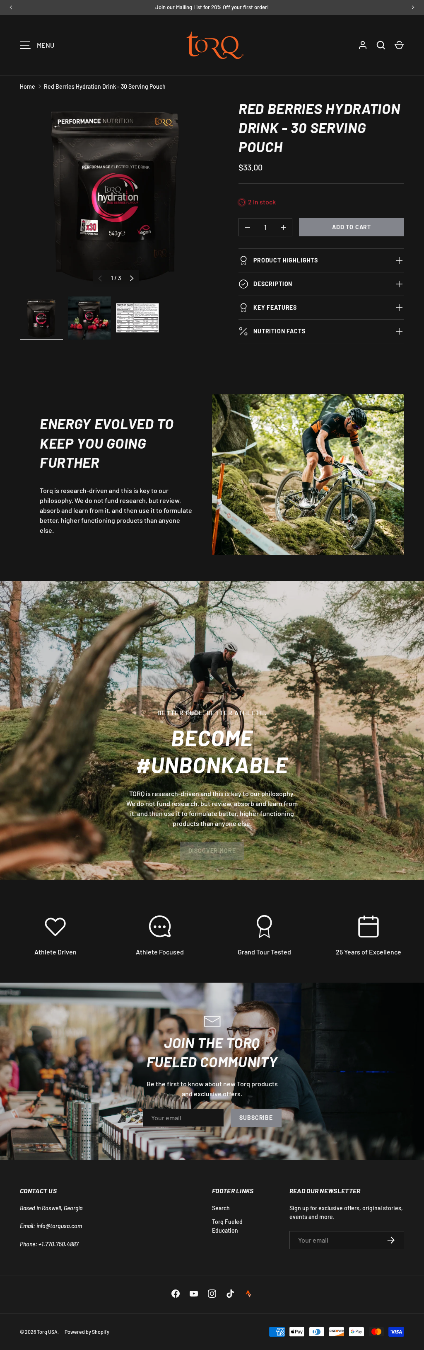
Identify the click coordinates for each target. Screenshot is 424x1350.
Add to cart (351, 227)
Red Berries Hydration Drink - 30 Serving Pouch (105, 86)
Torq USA (47, 1332)
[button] (399, 45)
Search (221, 1208)
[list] (116, 195)
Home (27, 86)
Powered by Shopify (87, 1332)
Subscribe (256, 1117)
